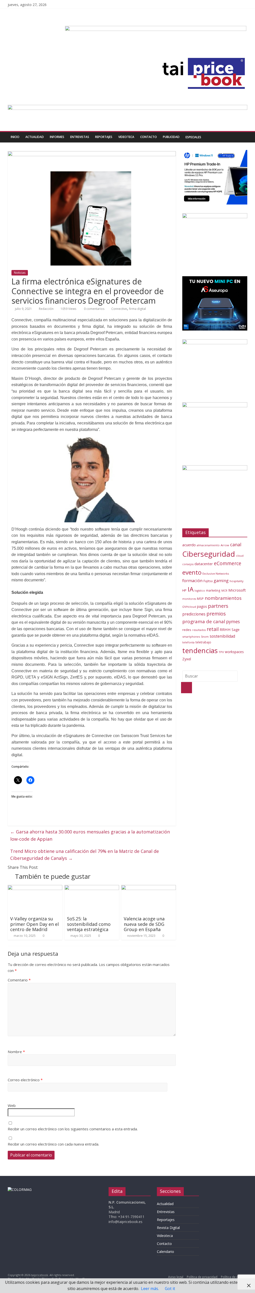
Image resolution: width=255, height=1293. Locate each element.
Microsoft (237, 590)
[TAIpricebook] (20, 1189)
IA (190, 589)
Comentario (19, 979)
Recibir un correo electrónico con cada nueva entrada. (53, 1144)
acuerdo (189, 545)
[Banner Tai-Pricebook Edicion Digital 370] (155, 29)
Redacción (46, 309)
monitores (189, 599)
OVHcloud (189, 607)
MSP (200, 598)
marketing (213, 590)
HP (184, 590)
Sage (236, 629)
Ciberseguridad (208, 554)
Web (12, 1105)
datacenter (203, 563)
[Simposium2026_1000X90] (128, 108)
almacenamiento (208, 545)
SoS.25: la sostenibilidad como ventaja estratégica (89, 924)
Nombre (16, 1051)
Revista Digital (168, 1227)
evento (191, 572)
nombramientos (223, 598)
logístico (199, 590)
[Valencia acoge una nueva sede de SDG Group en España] (148, 888)
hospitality (237, 581)
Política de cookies (234, 1277)
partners (218, 606)
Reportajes (103, 137)
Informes (57, 137)
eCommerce (227, 563)
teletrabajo (203, 642)
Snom (205, 636)
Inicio (15, 137)
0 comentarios (93, 309)
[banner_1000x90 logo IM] (92, 154)
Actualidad (34, 137)
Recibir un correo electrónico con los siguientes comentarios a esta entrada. (73, 1128)
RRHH (225, 629)
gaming (221, 580)
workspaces (234, 651)
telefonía (188, 642)
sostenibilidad (222, 636)
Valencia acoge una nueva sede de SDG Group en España (144, 924)
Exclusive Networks (215, 573)
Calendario (165, 1251)
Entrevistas (79, 137)
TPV (221, 652)
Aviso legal (175, 1277)
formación (192, 580)
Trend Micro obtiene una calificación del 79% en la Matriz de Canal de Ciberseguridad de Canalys (84, 854)
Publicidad (171, 137)
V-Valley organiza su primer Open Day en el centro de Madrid (34, 924)
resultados (199, 630)
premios (216, 613)
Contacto (148, 137)
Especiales (193, 137)
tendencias (200, 650)
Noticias (19, 273)
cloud (240, 555)
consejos (187, 564)
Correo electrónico (25, 1079)
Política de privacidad (202, 1277)
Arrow (225, 545)
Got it (170, 1288)
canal (235, 544)
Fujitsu (208, 581)
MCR (224, 590)
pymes (233, 621)
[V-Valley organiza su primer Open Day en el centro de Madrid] (35, 888)
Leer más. (150, 1288)
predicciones (193, 614)
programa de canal (203, 621)
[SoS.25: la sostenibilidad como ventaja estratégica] (91, 888)
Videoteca (126, 137)
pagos (202, 606)
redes (186, 629)
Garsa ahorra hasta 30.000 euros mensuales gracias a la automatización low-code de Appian (90, 835)
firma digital (137, 309)
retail (213, 629)
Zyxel (186, 658)
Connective (119, 309)
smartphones (191, 636)
